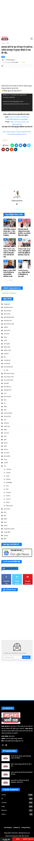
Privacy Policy (25, 827)
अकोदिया (6, 327)
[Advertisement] (17, 18)
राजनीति (6, 462)
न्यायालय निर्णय (7, 416)
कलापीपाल (6, 353)
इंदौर (7, 370)
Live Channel (8, 827)
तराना (5, 393)
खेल (5, 357)
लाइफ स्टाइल (7, 509)
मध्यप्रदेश (8, 492)
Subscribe (26, 657)
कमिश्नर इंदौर (7, 347)
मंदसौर (5, 446)
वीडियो (5, 519)
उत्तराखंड (8, 472)
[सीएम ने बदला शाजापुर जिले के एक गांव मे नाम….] (6, 766)
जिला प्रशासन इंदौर (8, 367)
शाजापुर (5, 525)
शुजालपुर (6, 535)
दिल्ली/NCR (9, 482)
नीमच (5, 410)
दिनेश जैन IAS (7, 396)
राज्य (5, 466)
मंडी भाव (6, 443)
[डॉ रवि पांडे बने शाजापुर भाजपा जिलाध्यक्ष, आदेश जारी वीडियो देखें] (6, 758)
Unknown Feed (11, 568)
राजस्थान (8, 499)
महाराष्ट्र (8, 496)
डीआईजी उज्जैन (7, 390)
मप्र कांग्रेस (6, 453)
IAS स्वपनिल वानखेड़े (9, 324)
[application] (16, 102)
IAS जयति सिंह (7, 311)
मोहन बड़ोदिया (7, 456)
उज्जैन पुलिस (7, 344)
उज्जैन (5, 340)
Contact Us (16, 827)
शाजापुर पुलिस (7, 532)
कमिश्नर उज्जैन (7, 350)
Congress (7, 304)
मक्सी (5, 439)
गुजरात (7, 476)
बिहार (7, 489)
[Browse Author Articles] (17, 194)
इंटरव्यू (5, 337)
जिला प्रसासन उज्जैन (9, 377)
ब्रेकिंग (3, 56)
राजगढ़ (5, 459)
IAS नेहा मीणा (7, 314)
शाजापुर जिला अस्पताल (9, 529)
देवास (5, 400)
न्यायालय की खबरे (8, 413)
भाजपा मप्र (6, 433)
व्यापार (5, 522)
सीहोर (5, 539)
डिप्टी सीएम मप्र (7, 386)
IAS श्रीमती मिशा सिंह (9, 317)
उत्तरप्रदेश (8, 469)
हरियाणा (8, 502)
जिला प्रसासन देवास (8, 380)
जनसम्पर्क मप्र (7, 360)
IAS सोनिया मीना (8, 320)
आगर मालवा (6, 334)
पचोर (5, 420)
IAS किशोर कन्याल (8, 307)
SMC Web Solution (24, 836)
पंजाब (7, 486)
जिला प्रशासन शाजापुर (9, 373)
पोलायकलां (6, 423)
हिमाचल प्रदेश (9, 505)
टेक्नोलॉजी (6, 383)
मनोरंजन (6, 449)
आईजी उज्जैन (7, 330)
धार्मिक (5, 406)
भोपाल (5, 436)
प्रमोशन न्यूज (7, 426)
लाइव (5, 512)
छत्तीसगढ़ (8, 479)
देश (4, 403)
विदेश (5, 515)
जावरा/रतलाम (7, 363)
